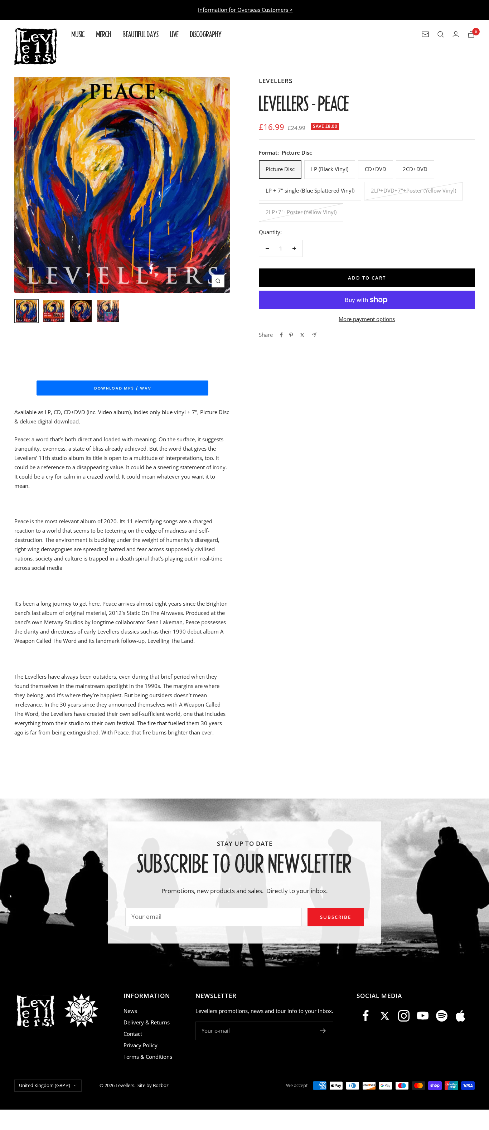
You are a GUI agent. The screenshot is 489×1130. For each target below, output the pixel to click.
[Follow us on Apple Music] (460, 1016)
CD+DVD (375, 169)
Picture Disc (280, 169)
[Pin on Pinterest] (291, 335)
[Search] (440, 34)
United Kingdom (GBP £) (44, 1085)
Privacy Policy (141, 1045)
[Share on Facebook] (281, 335)
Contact (133, 1033)
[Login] (455, 34)
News (130, 1010)
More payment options (367, 318)
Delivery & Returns (147, 1022)
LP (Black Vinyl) (329, 169)
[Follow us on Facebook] (366, 1016)
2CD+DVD (415, 169)
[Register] (323, 1030)
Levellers (275, 81)
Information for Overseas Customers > (245, 9)
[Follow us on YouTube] (422, 1016)
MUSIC (78, 34)
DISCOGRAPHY (206, 34)
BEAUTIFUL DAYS (141, 34)
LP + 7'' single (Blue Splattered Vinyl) (310, 190)
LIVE (174, 34)
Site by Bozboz (153, 1085)
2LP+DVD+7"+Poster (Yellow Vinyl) (413, 190)
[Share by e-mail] (314, 335)
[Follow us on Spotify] (441, 1016)
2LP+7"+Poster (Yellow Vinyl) (301, 211)
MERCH (103, 34)
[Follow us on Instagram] (403, 1016)
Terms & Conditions (148, 1056)
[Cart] (471, 34)
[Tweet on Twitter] (302, 335)
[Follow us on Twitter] (385, 1016)
